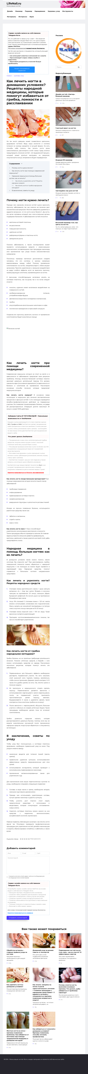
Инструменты (67, 11)
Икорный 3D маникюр (64, 160)
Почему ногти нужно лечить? (22, 168)
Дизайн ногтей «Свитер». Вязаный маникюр (65, 95)
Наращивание (40, 11)
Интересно (23, 17)
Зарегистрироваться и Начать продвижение (26, 472)
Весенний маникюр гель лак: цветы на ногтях (67, 223)
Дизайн (10, 11)
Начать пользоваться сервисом (21, 69)
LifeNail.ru (14, 3)
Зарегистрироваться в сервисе (20, 913)
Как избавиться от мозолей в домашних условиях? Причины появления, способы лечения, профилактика (44, 1033)
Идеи (32, 17)
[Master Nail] (68, 62)
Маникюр (18, 11)
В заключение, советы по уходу (23, 190)
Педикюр (28, 11)
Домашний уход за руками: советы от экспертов (43, 951)
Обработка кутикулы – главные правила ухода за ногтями (17, 952)
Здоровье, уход (54, 11)
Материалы (11, 17)
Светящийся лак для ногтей (67, 191)
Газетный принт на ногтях (66, 128)
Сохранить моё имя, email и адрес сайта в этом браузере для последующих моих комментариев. (26, 877)
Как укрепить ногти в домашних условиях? (15, 985)
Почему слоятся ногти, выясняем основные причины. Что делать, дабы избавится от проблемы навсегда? (69, 988)
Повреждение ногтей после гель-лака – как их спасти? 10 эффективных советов (70, 952)
